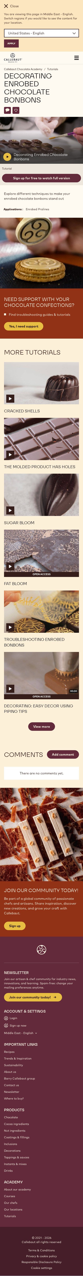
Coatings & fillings (16, 1137)
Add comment (63, 754)
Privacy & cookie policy (41, 1256)
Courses (9, 1196)
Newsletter (11, 1092)
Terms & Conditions (41, 1250)
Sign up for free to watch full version (41, 178)
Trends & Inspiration (17, 1058)
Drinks (8, 1170)
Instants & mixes (15, 1164)
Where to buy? (14, 1098)
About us (10, 1072)
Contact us (11, 1085)
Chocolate (11, 1117)
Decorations (12, 1150)
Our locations (13, 1209)
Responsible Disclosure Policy (41, 1262)
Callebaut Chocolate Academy (23, 69)
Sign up (15, 926)
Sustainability (13, 1065)
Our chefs (10, 1203)
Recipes (9, 1052)
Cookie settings (41, 1268)
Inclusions (10, 1144)
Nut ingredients (14, 1130)
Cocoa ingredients (16, 1124)
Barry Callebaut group (19, 1078)
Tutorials (52, 69)
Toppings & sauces (16, 1157)
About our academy (17, 1189)
